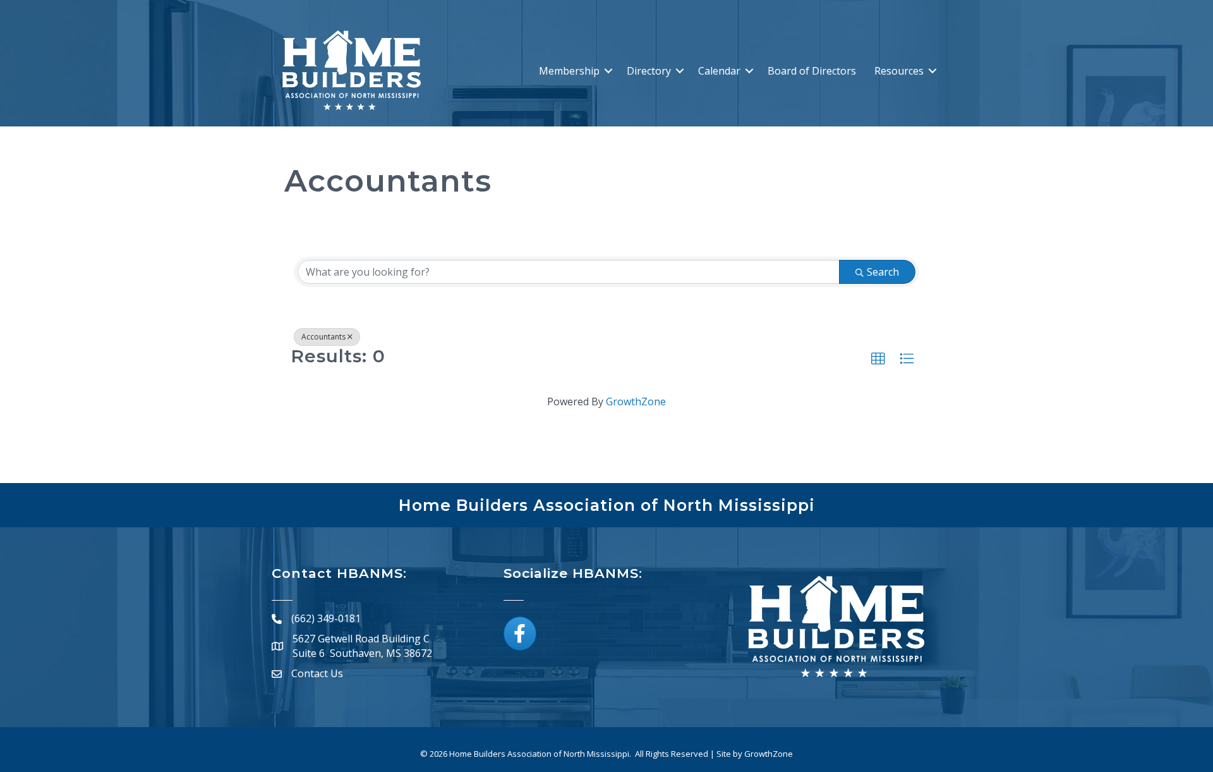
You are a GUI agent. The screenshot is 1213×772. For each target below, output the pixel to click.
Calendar (719, 71)
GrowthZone (636, 401)
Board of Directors (812, 71)
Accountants (323, 336)
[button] (878, 359)
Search (883, 272)
